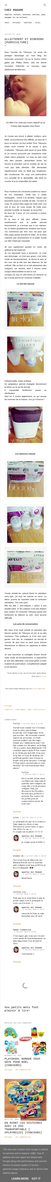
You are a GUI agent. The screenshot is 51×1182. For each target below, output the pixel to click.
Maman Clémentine (22, 930)
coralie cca (19, 892)
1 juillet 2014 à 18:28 (35, 856)
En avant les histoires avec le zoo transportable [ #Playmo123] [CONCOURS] (23, 1127)
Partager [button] (8, 706)
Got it (36, 1178)
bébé (29, 710)
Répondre (17, 812)
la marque (43, 676)
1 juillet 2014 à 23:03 (25, 932)
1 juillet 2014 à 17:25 (32, 724)
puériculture (39, 710)
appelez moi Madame (32, 836)
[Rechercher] (44, 4)
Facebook (35, 688)
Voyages (16, 23)
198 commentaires (23, 1070)
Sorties (28, 23)
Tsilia (16, 723)
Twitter (43, 688)
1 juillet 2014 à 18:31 (25, 894)
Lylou (16, 817)
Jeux (7, 23)
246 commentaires (23, 1137)
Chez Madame (14, 10)
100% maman (20, 710)
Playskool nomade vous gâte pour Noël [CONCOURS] (22, 1062)
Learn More (20, 1178)
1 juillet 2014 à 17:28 (31, 818)
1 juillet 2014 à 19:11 (33, 774)
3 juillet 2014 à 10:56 (33, 838)
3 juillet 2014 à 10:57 (33, 909)
